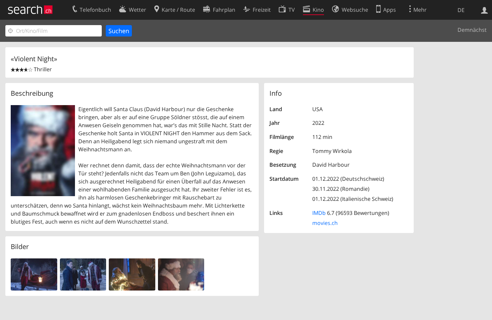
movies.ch (325, 223)
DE (461, 10)
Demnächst (472, 29)
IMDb (319, 213)
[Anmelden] (484, 10)
